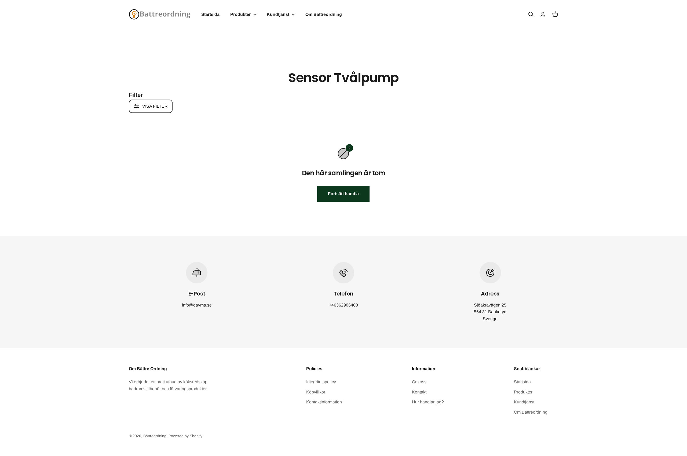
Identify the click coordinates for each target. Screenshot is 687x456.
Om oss (419, 382)
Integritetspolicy (321, 382)
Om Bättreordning (323, 14)
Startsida (210, 14)
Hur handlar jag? (428, 402)
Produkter (240, 14)
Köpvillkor (315, 392)
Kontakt (419, 392)
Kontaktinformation (324, 402)
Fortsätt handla (343, 193)
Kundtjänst (278, 14)
